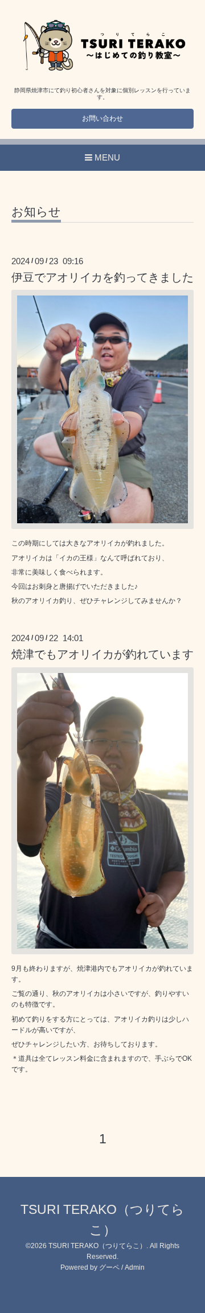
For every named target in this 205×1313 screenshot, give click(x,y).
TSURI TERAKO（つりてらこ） (97, 1246)
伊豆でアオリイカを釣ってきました (102, 277)
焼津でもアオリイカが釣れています (102, 654)
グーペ (109, 1267)
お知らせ (36, 212)
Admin (135, 1267)
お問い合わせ (102, 118)
